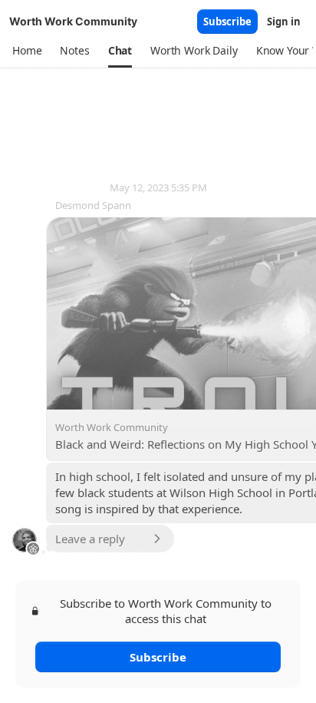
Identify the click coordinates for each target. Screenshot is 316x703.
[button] (27, 51)
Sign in (284, 21)
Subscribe (227, 21)
